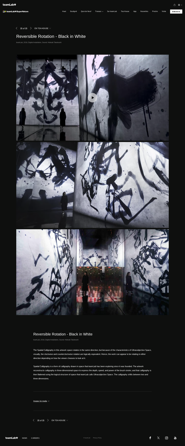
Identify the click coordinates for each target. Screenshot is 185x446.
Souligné (73, 11)
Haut (64, 11)
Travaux (98, 11)
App (135, 11)
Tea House (125, 11)
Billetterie (176, 12)
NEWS (24, 438)
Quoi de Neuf (86, 11)
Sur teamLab (112, 11)
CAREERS (35, 438)
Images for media (40, 401)
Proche (155, 11)
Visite (164, 11)
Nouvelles (144, 11)
